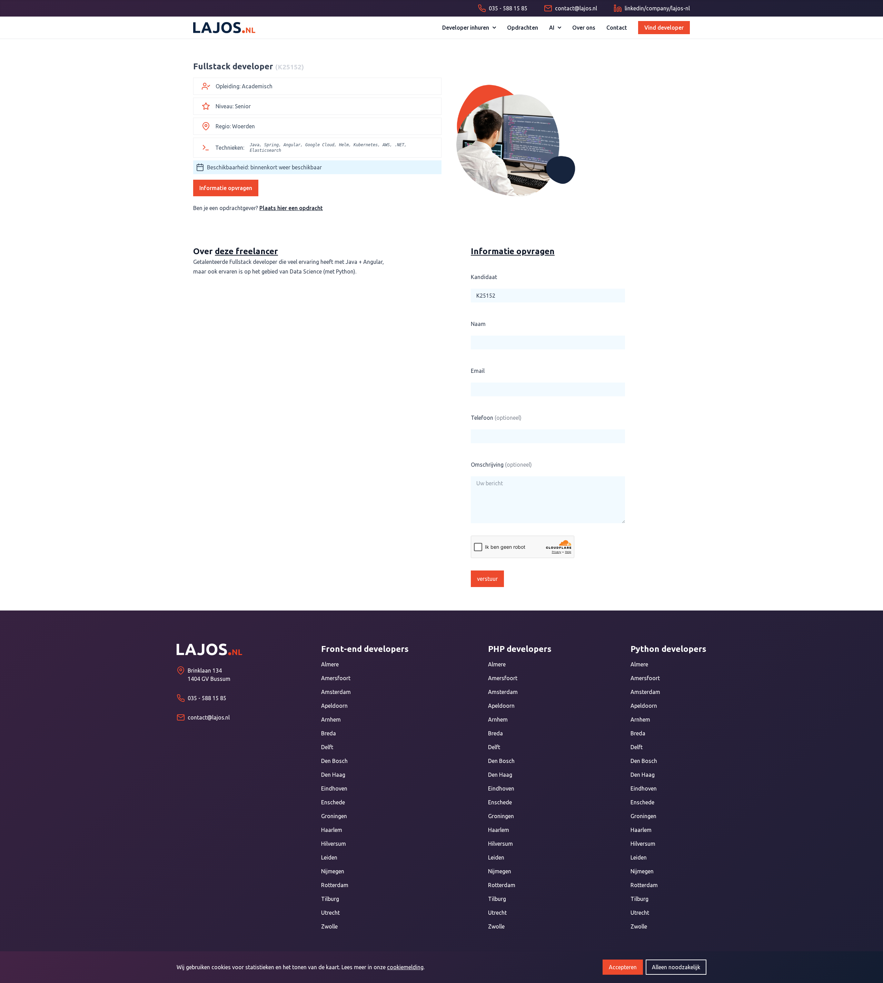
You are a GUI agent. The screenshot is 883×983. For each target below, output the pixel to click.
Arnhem (331, 719)
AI (551, 27)
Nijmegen (332, 871)
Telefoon (496, 418)
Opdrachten (522, 27)
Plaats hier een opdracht (291, 208)
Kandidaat (484, 277)
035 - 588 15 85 (207, 698)
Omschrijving (501, 464)
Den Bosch (334, 761)
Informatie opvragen (225, 188)
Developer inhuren (465, 27)
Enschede (333, 802)
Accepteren (623, 967)
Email (478, 371)
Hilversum (333, 844)
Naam (478, 324)
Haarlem (331, 830)
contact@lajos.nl (209, 717)
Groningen (334, 816)
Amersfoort (335, 678)
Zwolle (329, 926)
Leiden (329, 857)
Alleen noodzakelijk (676, 967)
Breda (328, 733)
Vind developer (664, 27)
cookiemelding (405, 967)
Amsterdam (336, 692)
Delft (327, 747)
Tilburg (330, 899)
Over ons (583, 27)
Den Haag (333, 775)
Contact (616, 27)
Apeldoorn (334, 706)
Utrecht (330, 913)
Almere (330, 664)
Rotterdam (334, 885)
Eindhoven (334, 788)
